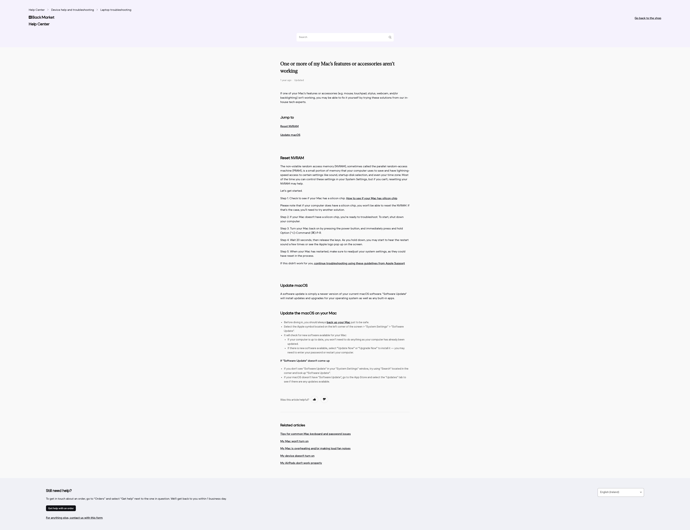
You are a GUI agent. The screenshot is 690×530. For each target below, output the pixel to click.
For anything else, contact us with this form (74, 517)
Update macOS (290, 135)
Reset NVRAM (289, 126)
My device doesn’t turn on (297, 455)
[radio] (314, 399)
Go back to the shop (648, 18)
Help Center (37, 10)
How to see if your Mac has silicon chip (371, 198)
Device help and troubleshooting (72, 10)
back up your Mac (338, 322)
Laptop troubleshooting (115, 10)
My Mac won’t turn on (294, 441)
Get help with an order (61, 508)
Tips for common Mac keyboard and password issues (315, 433)
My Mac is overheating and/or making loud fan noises (315, 448)
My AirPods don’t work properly (301, 463)
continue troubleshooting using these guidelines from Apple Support (359, 263)
